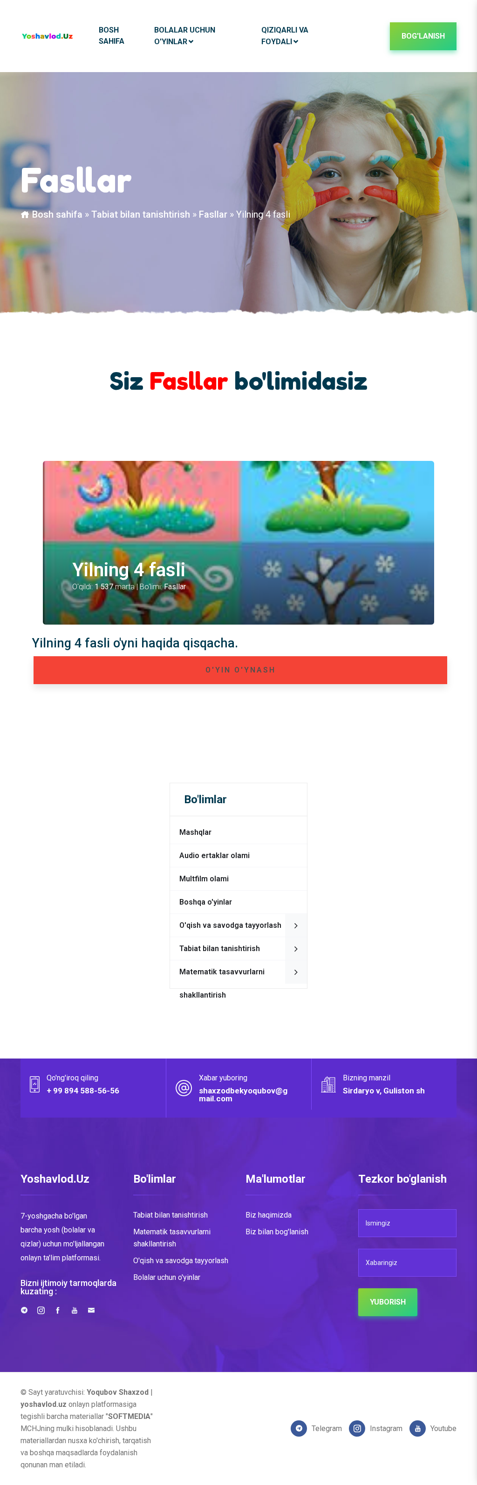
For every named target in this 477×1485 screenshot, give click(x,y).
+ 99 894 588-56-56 (83, 1090)
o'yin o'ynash (240, 670)
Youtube (443, 1428)
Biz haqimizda (268, 1215)
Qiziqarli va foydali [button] (284, 36)
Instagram (386, 1428)
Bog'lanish (423, 36)
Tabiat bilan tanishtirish (140, 214)
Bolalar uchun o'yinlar (166, 1277)
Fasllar (213, 214)
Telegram (327, 1428)
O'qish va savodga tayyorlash (180, 1260)
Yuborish (388, 1302)
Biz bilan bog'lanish (276, 1231)
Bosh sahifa (111, 36)
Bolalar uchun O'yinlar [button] (184, 36)
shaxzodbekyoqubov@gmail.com (243, 1094)
